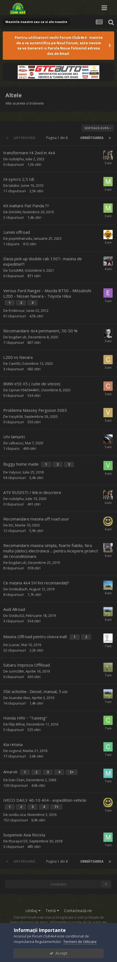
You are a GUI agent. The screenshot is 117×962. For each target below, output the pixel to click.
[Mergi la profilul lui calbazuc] (108, 439)
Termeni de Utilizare (80, 941)
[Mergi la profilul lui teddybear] (108, 261)
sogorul (15, 750)
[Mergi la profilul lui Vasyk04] (108, 412)
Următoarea (91, 137)
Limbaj (31, 910)
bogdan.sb (17, 337)
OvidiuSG (16, 615)
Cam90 (14, 363)
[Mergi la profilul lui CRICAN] (108, 720)
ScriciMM (16, 270)
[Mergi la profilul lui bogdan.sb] (108, 333)
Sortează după (96, 128)
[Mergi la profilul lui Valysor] (108, 465)
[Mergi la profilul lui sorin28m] (108, 667)
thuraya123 (18, 841)
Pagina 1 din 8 (57, 137)
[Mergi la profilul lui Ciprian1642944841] (108, 386)
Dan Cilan (16, 779)
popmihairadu (20, 238)
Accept (60, 953)
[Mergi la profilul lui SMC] (108, 547)
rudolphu (16, 158)
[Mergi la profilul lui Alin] (108, 234)
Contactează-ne (78, 910)
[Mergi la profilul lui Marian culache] (108, 181)
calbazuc (16, 442)
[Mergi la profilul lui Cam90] (108, 359)
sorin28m (16, 671)
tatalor (14, 185)
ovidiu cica (17, 814)
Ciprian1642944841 (24, 389)
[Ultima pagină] (110, 138)
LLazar (14, 644)
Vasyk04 (16, 416)
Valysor (15, 472)
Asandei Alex (19, 697)
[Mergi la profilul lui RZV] (108, 638)
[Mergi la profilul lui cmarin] (108, 746)
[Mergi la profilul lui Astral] (108, 521)
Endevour (17, 310)
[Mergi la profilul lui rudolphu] (108, 155)
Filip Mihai (17, 724)
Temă (51, 910)
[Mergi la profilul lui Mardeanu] (108, 837)
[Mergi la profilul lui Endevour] (108, 293)
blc (11, 525)
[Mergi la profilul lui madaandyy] (108, 773)
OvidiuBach (18, 589)
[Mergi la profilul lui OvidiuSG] (108, 611)
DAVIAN (15, 211)
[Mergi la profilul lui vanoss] (108, 585)
